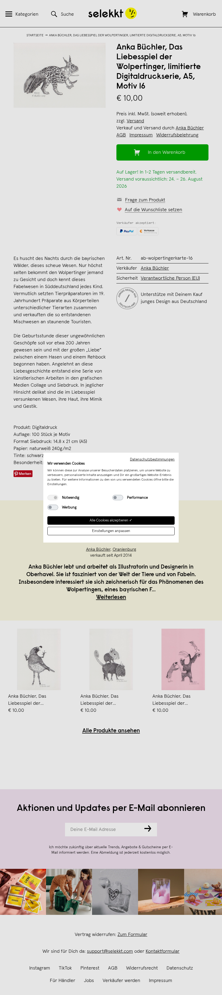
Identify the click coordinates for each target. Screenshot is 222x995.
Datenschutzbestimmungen (152, 459)
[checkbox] (52, 497)
